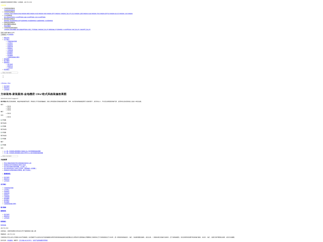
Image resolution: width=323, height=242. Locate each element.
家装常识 (10, 66)
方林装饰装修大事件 (13, 57)
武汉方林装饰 (75, 13)
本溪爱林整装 (32, 20)
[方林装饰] (10, 34)
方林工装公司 (75, 29)
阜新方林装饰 (47, 13)
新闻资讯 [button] (6, 62)
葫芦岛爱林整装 (23, 20)
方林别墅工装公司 (85, 29)
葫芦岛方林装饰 (110, 13)
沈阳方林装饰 (14, 13)
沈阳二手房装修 (33, 29)
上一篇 (22, 151)
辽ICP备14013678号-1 (25, 240)
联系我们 (10, 53)
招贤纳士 (10, 48)
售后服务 (10, 55)
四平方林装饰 (56, 13)
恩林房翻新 (7, 26)
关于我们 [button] (6, 39)
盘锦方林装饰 (22, 13)
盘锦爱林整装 (14, 20)
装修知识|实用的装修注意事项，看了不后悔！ (17, 170)
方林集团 (10, 50)
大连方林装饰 (128, 13)
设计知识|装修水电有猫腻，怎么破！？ (15, 166)
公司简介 (10, 43)
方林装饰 (7, 13)
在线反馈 (10, 46)
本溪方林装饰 (39, 13)
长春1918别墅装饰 (29, 17)
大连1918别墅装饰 (40, 17)
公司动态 (10, 67)
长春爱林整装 (40, 20)
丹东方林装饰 (101, 13)
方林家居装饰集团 (9, 10)
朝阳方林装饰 (31, 13)
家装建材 (10, 52)
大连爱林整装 (49, 20)
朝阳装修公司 (53, 29)
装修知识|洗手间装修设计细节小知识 (15, 165)
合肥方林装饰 (84, 13)
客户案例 (6, 60)
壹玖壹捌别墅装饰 (9, 17)
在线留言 (10, 45)
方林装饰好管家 (12, 41)
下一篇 (23, 153)
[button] (4, 83)
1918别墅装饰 (19, 17)
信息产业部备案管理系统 (40, 240)
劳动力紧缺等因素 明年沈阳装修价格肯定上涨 (17, 163)
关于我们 (3, 184)
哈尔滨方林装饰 (119, 13)
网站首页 (6, 37)
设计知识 (10, 64)
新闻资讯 (3, 211)
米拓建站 (10, 240)
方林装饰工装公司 (65, 13)
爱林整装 (7, 20)
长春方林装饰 (92, 13)
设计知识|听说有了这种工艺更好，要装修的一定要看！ (20, 168)
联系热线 (3, 225)
